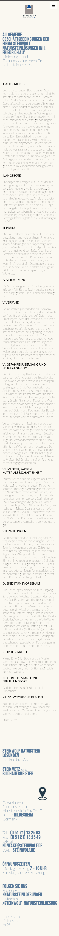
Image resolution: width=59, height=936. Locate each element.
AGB (6, 925)
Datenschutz (12, 921)
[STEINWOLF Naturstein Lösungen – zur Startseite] (29, 13)
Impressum (11, 917)
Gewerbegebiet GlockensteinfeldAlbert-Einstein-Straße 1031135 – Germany (22, 811)
